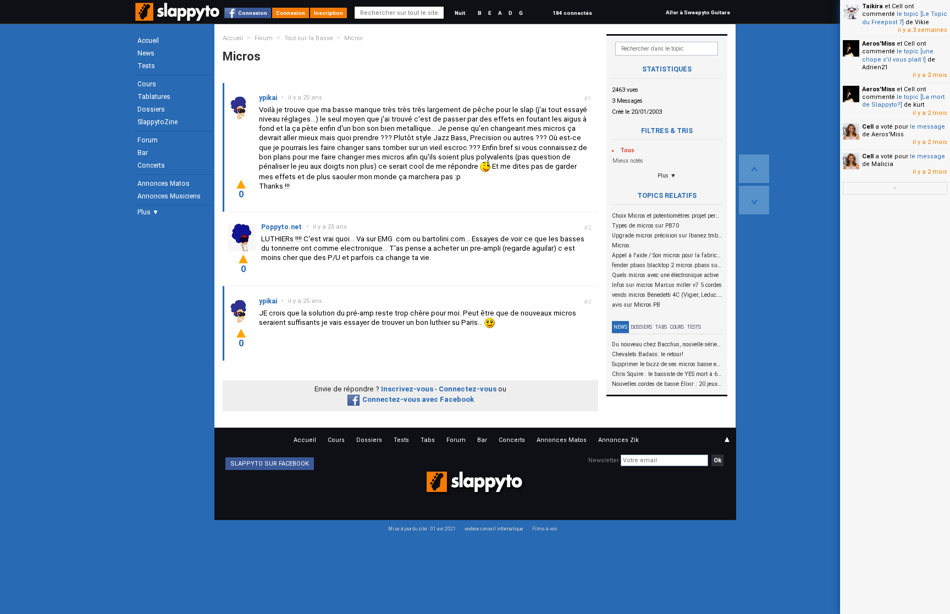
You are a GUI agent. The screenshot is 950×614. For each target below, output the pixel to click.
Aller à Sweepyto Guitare (698, 12)
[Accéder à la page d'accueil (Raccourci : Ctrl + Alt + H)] (178, 17)
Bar (142, 153)
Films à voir (544, 529)
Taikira (872, 6)
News (145, 53)
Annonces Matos (163, 183)
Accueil (148, 41)
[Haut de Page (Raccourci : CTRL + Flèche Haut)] (754, 168)
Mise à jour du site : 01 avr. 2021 (422, 529)
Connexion (252, 13)
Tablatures (153, 97)
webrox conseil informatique (494, 529)
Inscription (328, 13)
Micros (353, 38)
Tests (146, 66)
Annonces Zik (618, 440)
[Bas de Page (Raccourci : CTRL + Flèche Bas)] (754, 200)
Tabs (661, 327)
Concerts (151, 165)
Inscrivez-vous (407, 389)
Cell (868, 126)
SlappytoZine (157, 122)
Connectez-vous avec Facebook (418, 399)
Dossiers (151, 109)
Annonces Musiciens (169, 196)
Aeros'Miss (878, 43)
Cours (146, 84)
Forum (147, 140)
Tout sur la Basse (308, 38)
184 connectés (572, 13)
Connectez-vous (467, 389)
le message (927, 126)
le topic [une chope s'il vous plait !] (898, 55)
